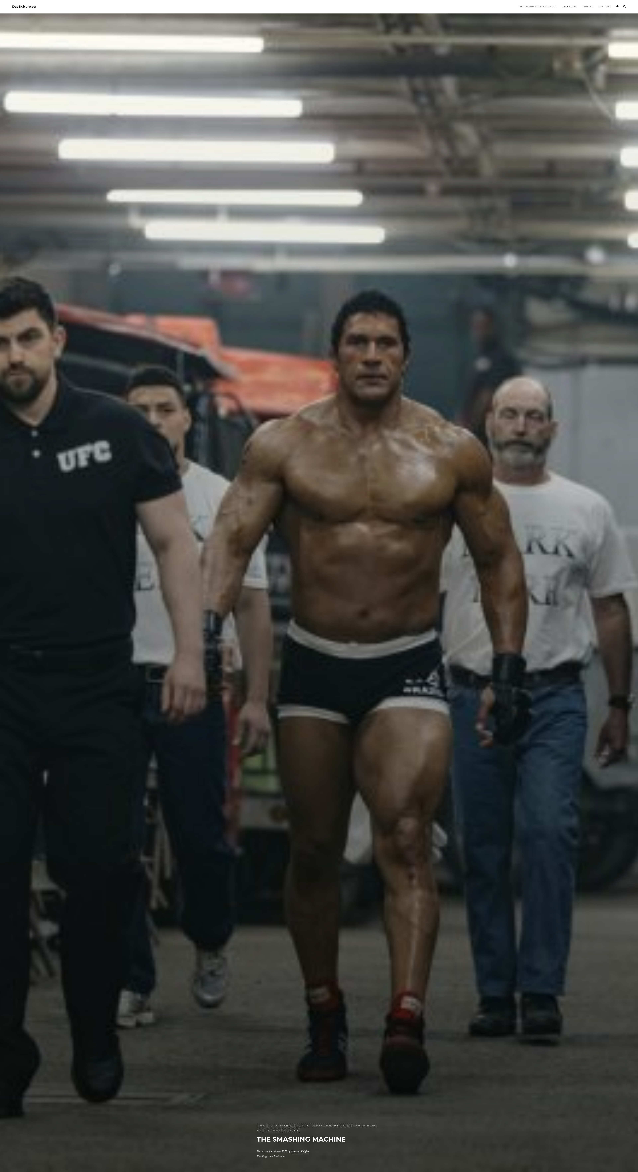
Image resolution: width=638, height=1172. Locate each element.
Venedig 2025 (291, 1131)
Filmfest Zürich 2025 (281, 1126)
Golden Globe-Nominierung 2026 (331, 1126)
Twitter (587, 6)
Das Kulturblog (24, 6)
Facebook (569, 6)
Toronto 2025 (272, 1131)
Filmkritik (303, 1126)
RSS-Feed (605, 6)
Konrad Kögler (300, 1151)
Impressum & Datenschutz (538, 6)
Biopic (261, 1126)
